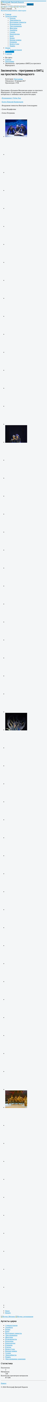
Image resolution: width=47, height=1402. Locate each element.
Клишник (13, 42)
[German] (18, 6)
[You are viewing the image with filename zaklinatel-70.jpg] (16, 1269)
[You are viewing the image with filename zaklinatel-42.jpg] (16, 784)
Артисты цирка (11, 16)
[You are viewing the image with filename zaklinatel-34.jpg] (16, 622)
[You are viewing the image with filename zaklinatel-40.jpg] (16, 748)
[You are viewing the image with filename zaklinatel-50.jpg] (16, 945)
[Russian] (2, 6)
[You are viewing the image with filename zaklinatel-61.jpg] (16, 1089)
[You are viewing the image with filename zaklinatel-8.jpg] (16, 1287)
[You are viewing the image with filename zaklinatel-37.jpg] (16, 676)
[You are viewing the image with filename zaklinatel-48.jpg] (16, 892)
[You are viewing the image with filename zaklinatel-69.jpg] (16, 1233)
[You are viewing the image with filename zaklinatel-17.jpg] (16, 280)
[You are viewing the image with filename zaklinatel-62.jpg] (16, 1107)
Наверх (3, 1383)
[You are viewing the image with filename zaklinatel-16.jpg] (16, 262)
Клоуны (13, 18)
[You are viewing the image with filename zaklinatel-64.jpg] (16, 1143)
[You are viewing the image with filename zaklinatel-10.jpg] (16, 154)
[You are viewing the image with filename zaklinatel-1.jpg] (16, 136)
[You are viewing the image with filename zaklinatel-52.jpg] (16, 981)
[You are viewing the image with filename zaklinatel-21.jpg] (16, 370)
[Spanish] (24, 6)
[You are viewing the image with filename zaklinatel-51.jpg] (16, 963)
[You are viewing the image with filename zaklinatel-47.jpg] (16, 874)
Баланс (12, 38)
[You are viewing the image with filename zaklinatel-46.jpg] (16, 856)
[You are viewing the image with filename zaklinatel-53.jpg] (16, 999)
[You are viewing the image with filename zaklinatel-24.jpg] (16, 424)
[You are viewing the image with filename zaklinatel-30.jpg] (16, 550)
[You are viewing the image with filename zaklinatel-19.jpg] (16, 316)
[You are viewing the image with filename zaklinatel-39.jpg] (16, 712)
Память (12, 46)
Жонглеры (13, 28)
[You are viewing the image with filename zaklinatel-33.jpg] (16, 604)
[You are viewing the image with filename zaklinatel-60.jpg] (16, 1071)
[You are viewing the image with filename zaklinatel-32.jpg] (16, 586)
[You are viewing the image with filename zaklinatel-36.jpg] (16, 658)
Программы (9, 52)
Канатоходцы (15, 34)
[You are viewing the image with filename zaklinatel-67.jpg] (16, 1197)
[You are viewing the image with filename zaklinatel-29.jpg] (16, 514)
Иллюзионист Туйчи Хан (11, 98)
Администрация (16, 50)
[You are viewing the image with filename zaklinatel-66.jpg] (16, 1179)
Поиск (3, 4)
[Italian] (21, 6)
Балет (12, 36)
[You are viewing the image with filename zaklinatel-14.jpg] (16, 226)
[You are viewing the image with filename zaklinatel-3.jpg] (16, 532)
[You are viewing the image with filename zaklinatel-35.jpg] (16, 640)
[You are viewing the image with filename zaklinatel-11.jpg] (16, 172)
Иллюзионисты (15, 24)
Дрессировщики (16, 26)
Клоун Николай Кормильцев (12, 102)
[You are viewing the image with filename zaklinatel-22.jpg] (16, 388)
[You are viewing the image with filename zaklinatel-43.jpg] (16, 802)
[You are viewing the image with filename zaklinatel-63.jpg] (16, 1125)
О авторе (8, 54)
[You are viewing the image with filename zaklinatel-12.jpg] (16, 190)
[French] (15, 6)
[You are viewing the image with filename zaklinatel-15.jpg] (16, 244)
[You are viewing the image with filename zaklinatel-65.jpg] (16, 1161)
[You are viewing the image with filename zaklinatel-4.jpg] (16, 730)
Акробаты (13, 30)
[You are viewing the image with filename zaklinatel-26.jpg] (16, 460)
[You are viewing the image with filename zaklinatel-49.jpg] (16, 910)
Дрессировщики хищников (15, 1359)
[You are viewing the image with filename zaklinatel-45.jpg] (16, 838)
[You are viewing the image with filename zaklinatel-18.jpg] (16, 298)
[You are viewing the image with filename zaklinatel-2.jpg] (16, 334)
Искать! (30, 4)
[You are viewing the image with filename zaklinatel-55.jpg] (16, 1035)
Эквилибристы (15, 20)
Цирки (7, 48)
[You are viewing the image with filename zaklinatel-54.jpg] (16, 1017)
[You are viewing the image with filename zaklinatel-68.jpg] (16, 1215)
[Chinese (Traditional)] (7, 6)
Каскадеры (9, 1341)
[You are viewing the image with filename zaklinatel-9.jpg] (16, 1305)
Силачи (12, 32)
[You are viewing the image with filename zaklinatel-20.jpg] (16, 352)
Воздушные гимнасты (18, 22)
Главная (8, 14)
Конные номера (15, 40)
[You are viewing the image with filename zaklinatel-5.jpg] (16, 927)
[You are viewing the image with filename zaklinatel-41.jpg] (16, 766)
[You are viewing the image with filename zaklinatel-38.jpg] (16, 694)
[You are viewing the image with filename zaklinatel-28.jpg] (16, 496)
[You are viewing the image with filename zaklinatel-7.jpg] (16, 1251)
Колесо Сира (14, 44)
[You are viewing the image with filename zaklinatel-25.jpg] (16, 442)
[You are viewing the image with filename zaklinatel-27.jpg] (16, 478)
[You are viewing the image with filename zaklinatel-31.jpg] (16, 568)
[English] (12, 6)
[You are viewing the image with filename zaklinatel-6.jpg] (16, 1053)
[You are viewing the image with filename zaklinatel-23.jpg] (16, 406)
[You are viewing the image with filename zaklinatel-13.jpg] (16, 208)
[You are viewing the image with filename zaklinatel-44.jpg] (16, 820)
